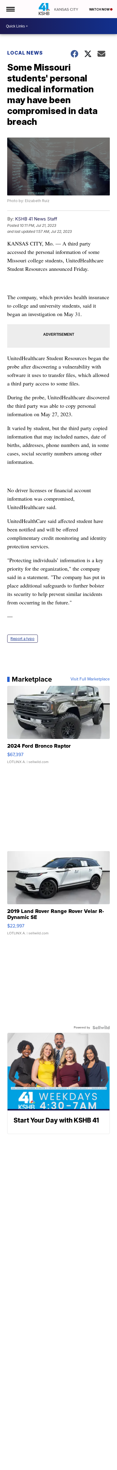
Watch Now (99, 9)
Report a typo (22, 638)
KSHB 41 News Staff (36, 219)
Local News (25, 53)
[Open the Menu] (10, 9)
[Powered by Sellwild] (101, 1027)
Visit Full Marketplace (90, 679)
